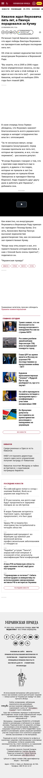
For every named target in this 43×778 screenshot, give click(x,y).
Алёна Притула (30, 753)
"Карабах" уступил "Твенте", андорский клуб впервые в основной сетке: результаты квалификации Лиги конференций (21, 554)
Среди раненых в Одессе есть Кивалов (18, 449)
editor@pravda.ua (28, 755)
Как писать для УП (15, 663)
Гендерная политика (27, 657)
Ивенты (29, 651)
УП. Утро (26, 9)
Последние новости (13, 484)
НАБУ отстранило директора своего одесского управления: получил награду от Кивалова (19, 458)
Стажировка (29, 663)
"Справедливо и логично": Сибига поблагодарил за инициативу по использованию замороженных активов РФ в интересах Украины (20, 579)
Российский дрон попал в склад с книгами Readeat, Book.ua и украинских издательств (20, 491)
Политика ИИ (12, 657)
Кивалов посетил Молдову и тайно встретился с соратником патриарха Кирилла (21, 468)
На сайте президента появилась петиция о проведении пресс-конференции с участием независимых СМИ (29, 397)
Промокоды (21, 666)
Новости (5, 9)
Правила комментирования (13, 309)
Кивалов (5, 266)
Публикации (16, 9)
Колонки (36, 9)
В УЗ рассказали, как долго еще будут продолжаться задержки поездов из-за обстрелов (19, 502)
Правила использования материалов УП (21, 654)
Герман (14, 266)
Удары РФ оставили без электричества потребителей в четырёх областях (19, 525)
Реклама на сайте (17, 651)
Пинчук (23, 266)
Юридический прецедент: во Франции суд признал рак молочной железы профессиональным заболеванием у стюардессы (21, 539)
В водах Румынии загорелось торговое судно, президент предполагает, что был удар (18, 513)
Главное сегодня (11, 318)
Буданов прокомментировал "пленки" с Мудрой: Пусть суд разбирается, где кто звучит (29, 379)
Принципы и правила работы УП (21, 660)
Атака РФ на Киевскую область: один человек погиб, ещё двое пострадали (19, 566)
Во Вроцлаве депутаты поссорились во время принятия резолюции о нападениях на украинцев (26, 417)
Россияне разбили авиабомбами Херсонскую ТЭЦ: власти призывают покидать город (28, 343)
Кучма (32, 266)
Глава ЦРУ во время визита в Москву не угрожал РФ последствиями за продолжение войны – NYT (29, 360)
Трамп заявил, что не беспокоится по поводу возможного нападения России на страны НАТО (29, 327)
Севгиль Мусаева (28, 751)
